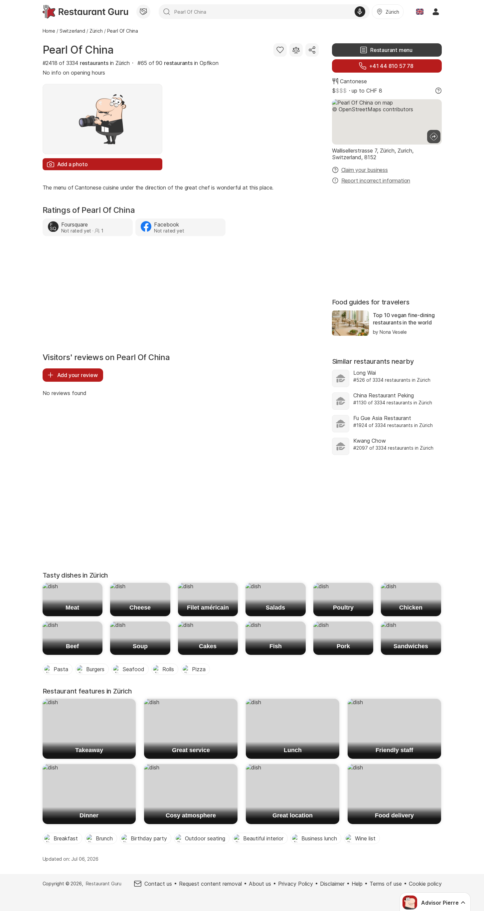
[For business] (143, 11)
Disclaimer (332, 883)
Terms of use (386, 883)
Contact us (158, 883)
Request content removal (210, 883)
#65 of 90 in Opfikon (178, 63)
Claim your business (364, 170)
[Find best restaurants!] (85, 12)
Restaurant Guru (103, 883)
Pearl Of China (78, 49)
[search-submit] (167, 12)
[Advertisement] (181, 296)
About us (260, 883)
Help (357, 883)
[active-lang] (420, 11)
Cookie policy (425, 883)
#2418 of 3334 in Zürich (86, 63)
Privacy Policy (295, 883)
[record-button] (360, 11)
